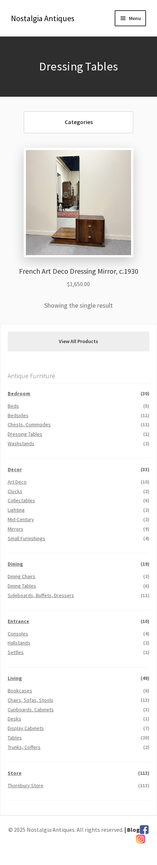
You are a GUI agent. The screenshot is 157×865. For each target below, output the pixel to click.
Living (15, 678)
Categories (79, 122)
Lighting (16, 510)
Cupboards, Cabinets (31, 709)
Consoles (18, 633)
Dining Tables (22, 586)
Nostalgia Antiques (42, 18)
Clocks (15, 491)
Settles (16, 652)
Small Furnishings (26, 538)
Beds (13, 406)
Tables (15, 737)
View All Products (78, 341)
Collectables (21, 500)
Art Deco (17, 481)
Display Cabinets (26, 728)
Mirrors (15, 529)
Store (15, 773)
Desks (14, 718)
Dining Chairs (21, 576)
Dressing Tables (25, 434)
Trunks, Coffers (24, 747)
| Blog (132, 829)
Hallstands (19, 642)
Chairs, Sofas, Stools (30, 700)
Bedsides (18, 415)
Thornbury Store (25, 785)
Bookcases (20, 690)
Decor (15, 469)
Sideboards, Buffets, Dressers (41, 595)
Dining (15, 564)
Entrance (18, 621)
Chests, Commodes (29, 424)
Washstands (21, 443)
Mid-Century (21, 519)
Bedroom (19, 393)
